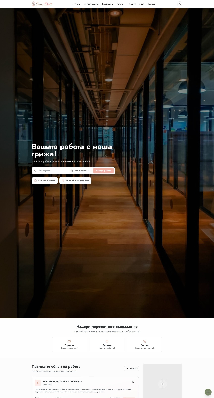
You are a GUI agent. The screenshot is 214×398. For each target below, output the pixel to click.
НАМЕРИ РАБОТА (46, 180)
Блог (141, 3)
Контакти (152, 3)
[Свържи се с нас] (208, 392)
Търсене (133, 368)
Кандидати (107, 3)
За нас (132, 3)
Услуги (120, 3)
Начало (76, 3)
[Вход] (179, 3)
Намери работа (91, 3)
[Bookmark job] (133, 382)
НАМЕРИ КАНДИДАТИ (77, 180)
